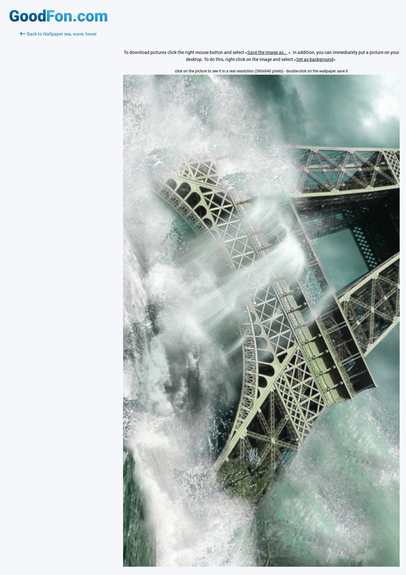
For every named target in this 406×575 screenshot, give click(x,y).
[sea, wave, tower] (261, 565)
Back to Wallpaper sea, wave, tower (62, 34)
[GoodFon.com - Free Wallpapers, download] (58, 20)
